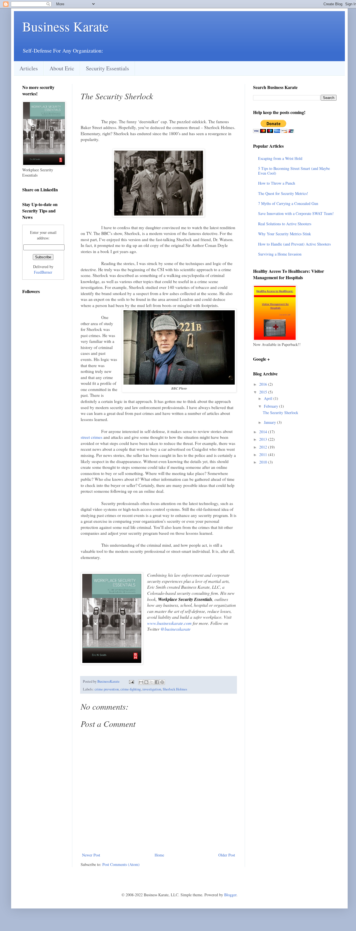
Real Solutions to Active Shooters (284, 223)
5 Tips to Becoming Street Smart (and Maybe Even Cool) (294, 171)
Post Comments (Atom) (121, 864)
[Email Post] (131, 681)
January (270, 422)
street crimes (91, 437)
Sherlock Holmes (175, 689)
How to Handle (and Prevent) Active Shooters (294, 244)
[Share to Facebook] (157, 682)
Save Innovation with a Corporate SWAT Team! (296, 213)
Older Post (226, 855)
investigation (151, 689)
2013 (263, 439)
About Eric (62, 68)
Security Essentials (107, 68)
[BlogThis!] (146, 682)
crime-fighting (130, 689)
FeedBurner (43, 272)
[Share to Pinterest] (162, 682)
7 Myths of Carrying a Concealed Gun (288, 203)
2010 (263, 462)
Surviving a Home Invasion (279, 254)
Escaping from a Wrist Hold (280, 158)
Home (159, 855)
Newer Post (91, 855)
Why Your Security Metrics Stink (284, 233)
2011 (263, 454)
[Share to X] (151, 682)
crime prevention (107, 689)
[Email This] (141, 682)
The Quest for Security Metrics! (283, 193)
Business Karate (65, 26)
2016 (263, 384)
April (268, 398)
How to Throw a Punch (276, 183)
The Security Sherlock (280, 412)
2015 (263, 392)
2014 (263, 431)
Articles (28, 68)
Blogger (230, 894)
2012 (263, 447)
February (271, 406)
